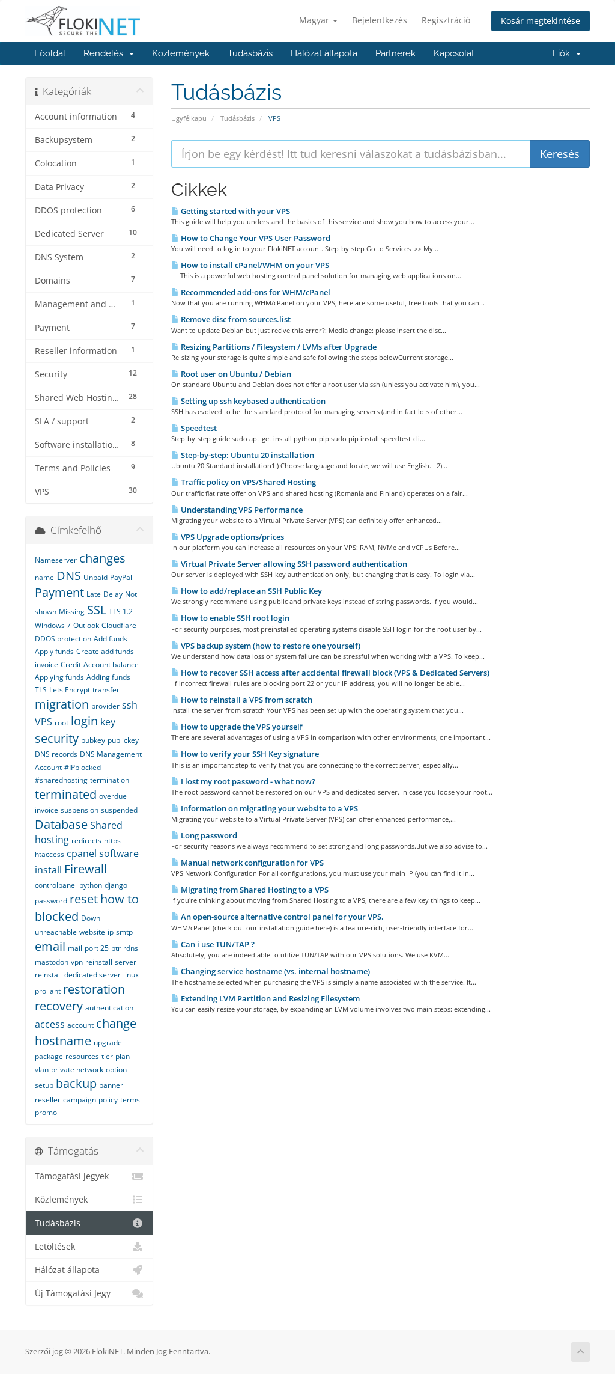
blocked (57, 916)
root (61, 723)
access (50, 1024)
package (49, 1056)
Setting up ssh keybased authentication (252, 400)
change (116, 1023)
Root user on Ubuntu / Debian (235, 373)
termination (109, 780)
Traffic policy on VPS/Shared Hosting (247, 482)
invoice (46, 810)
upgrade (108, 1042)
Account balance (111, 664)
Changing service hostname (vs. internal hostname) (274, 971)
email (50, 946)
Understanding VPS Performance (241, 509)
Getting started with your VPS (234, 211)
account (80, 1025)
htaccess (49, 854)
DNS (68, 575)
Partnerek (395, 53)
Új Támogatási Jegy (73, 1293)
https (112, 840)
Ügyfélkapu (189, 118)
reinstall (98, 962)
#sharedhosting (61, 780)
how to (119, 899)
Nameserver (56, 560)
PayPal (121, 577)
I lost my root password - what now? (247, 781)
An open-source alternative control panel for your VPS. (281, 916)
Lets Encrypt (69, 690)
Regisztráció (446, 20)
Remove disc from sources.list (235, 319)
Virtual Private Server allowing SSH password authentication (293, 563)
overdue (113, 796)
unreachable (56, 932)
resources (82, 1056)
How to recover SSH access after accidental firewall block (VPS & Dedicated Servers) (334, 672)
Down (90, 918)
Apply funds (54, 651)
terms (130, 1100)
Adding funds (108, 677)
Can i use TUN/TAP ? (217, 944)
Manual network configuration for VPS (251, 862)
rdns (130, 948)
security (57, 738)
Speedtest (198, 428)
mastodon (51, 962)
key (107, 721)
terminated (66, 794)
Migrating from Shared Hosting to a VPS (254, 889)
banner (111, 1085)
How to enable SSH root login (234, 617)
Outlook (86, 625)
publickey (123, 740)
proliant (48, 991)
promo (46, 1112)
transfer (106, 690)
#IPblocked (82, 767)
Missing (72, 611)
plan (122, 1056)
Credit (71, 664)
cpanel (82, 853)
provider (105, 706)
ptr (116, 948)
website (92, 932)
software (119, 853)
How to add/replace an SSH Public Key (250, 590)
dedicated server (92, 974)
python (90, 885)
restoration (94, 989)
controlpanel (56, 885)
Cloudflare (118, 625)
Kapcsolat (454, 53)
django (116, 885)
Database (61, 824)
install (48, 869)
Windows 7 (53, 625)
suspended (119, 810)
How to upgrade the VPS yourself (241, 726)
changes (102, 558)
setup (44, 1085)
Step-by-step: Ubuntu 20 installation (246, 455)
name (44, 577)
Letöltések (55, 1246)
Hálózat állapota (324, 53)
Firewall (85, 869)
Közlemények (181, 53)
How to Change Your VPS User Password (254, 238)
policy (108, 1100)
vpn (77, 962)
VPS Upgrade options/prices (231, 536)
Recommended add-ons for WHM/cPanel (254, 292)
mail (75, 948)
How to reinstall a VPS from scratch (245, 699)
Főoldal (49, 53)
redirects (86, 840)
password (51, 901)
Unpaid (95, 577)
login (84, 721)
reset (84, 899)
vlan (42, 1069)
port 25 (97, 948)
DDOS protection (63, 639)
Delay (113, 594)
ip (111, 932)
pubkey (93, 740)
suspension (79, 810)
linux (131, 974)
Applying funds (59, 677)
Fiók (564, 53)
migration (62, 704)
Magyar (315, 20)
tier (107, 1056)
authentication (109, 1008)
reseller (48, 1100)
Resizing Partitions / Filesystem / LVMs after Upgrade (278, 346)
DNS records (56, 754)
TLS (41, 690)
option (116, 1069)
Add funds (110, 639)
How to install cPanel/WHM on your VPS (254, 265)
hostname (63, 1041)
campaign (79, 1100)
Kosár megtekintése (540, 20)
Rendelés (105, 53)
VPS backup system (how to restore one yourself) (269, 645)
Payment (59, 592)
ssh (130, 705)
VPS (43, 721)
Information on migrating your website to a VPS (268, 808)
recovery (59, 1006)
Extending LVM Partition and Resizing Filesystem (269, 998)
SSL (96, 610)
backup (76, 1083)
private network (77, 1069)
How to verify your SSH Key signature (249, 753)
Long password (208, 835)
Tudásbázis (250, 53)
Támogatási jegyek (72, 1176)
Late (93, 594)
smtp (124, 932)
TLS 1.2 (121, 611)
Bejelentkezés (379, 20)
